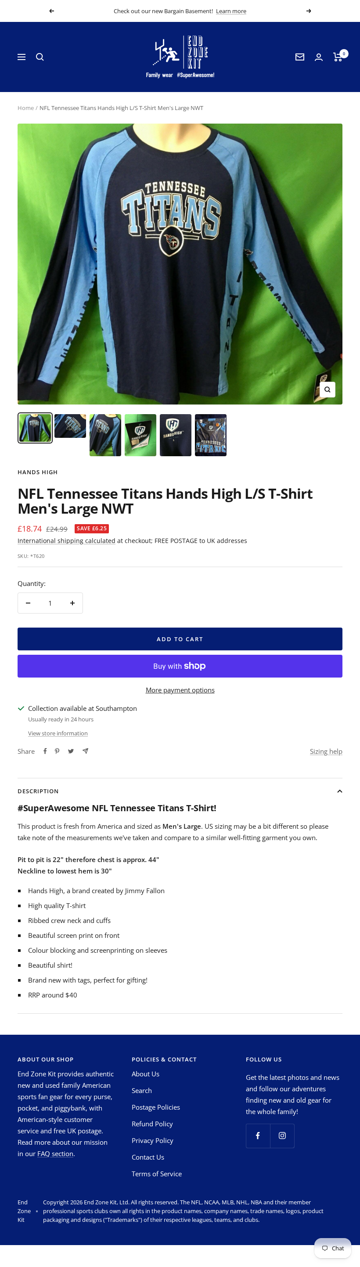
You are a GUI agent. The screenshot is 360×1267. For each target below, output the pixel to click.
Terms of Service (157, 1173)
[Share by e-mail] (85, 751)
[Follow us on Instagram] (282, 1136)
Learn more (231, 11)
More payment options (180, 689)
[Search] (40, 57)
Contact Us (148, 1157)
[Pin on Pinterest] (57, 751)
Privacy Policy (152, 1140)
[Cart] (337, 57)
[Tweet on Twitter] (71, 751)
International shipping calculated (66, 540)
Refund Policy (152, 1123)
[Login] (319, 57)
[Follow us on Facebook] (258, 1136)
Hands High (38, 472)
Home (26, 108)
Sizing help (326, 751)
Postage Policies (156, 1107)
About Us (145, 1073)
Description (38, 791)
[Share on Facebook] (45, 751)
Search (142, 1090)
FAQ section (55, 1153)
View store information (58, 733)
